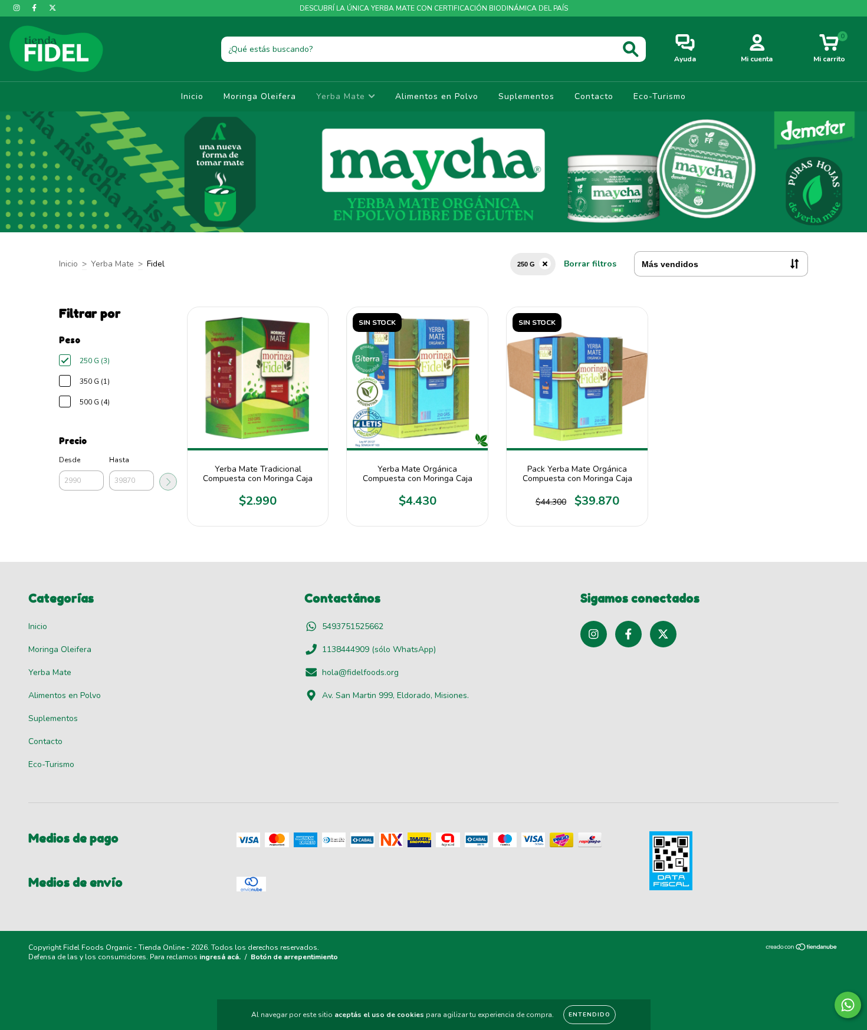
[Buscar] (631, 49)
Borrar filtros (590, 263)
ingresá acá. (220, 957)
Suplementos (526, 96)
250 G (526, 264)
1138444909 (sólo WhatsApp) (379, 649)
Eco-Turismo (659, 96)
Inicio (192, 96)
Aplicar (168, 482)
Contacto (593, 96)
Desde (69, 460)
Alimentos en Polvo (436, 96)
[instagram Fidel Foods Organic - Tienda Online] (18, 8)
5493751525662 (352, 626)
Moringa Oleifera (260, 96)
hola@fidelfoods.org (360, 672)
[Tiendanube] (802, 948)
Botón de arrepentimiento (294, 957)
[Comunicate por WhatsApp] (848, 1005)
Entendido (589, 1015)
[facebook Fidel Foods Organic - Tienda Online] (35, 8)
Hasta (119, 460)
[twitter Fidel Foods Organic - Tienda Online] (52, 8)
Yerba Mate (342, 96)
